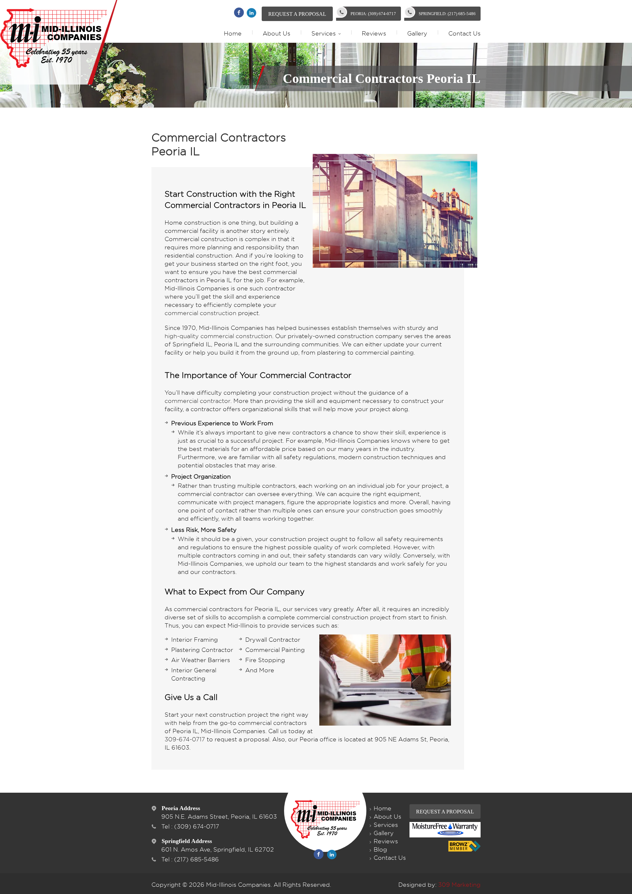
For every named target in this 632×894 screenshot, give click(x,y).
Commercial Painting (275, 650)
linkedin (251, 13)
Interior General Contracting (193, 674)
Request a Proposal (297, 14)
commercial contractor (197, 401)
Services (323, 33)
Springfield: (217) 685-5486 (447, 13)
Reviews (374, 33)
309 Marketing (459, 885)
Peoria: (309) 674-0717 (373, 13)
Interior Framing (194, 639)
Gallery (417, 33)
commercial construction (200, 313)
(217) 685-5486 (196, 859)
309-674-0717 (185, 739)
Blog (380, 849)
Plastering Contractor (202, 650)
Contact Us (464, 33)
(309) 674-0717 (196, 826)
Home (233, 33)
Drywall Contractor (272, 639)
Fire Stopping (265, 660)
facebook (239, 12)
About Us (276, 33)
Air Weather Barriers (200, 660)
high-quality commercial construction (218, 336)
